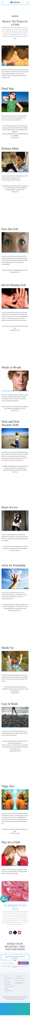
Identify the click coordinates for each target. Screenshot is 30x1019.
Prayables (15, 16)
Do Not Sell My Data (20, 980)
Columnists (7, 982)
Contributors (8, 984)
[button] (27, 2)
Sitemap (6, 988)
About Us (6, 976)
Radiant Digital (8, 990)
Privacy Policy (18, 976)
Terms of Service (19, 978)
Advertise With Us (8, 978)
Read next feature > (17, 924)
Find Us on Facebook (9, 986)
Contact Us (7, 980)
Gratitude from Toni (15, 907)
